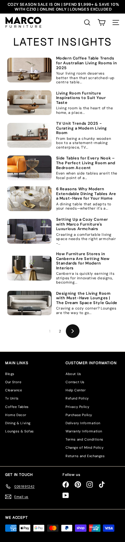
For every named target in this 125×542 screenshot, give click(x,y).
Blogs (10, 374)
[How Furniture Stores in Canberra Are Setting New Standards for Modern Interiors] (29, 268)
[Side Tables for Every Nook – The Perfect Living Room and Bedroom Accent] (29, 168)
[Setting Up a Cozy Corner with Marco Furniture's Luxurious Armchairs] (29, 231)
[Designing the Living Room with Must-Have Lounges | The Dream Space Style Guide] (29, 303)
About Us (73, 374)
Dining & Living (18, 423)
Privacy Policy (77, 407)
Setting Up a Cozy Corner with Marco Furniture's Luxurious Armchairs (82, 224)
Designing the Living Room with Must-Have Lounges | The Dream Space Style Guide (86, 298)
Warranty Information (84, 431)
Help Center (76, 390)
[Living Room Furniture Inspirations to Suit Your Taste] (29, 102)
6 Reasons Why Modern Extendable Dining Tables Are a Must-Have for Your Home (86, 194)
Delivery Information (83, 423)
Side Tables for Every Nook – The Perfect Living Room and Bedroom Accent (85, 163)
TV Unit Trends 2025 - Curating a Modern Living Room (81, 128)
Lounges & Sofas (19, 431)
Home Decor (15, 415)
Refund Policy (77, 398)
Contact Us (75, 382)
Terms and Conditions (84, 439)
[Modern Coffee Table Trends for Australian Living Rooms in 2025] (29, 70)
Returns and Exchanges (85, 456)
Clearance (13, 390)
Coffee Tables (17, 407)
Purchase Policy (79, 415)
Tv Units (12, 398)
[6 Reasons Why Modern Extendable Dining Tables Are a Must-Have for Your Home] (29, 198)
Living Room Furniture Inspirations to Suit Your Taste (81, 98)
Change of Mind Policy (85, 447)
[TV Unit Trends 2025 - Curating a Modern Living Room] (29, 135)
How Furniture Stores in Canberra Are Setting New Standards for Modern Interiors (83, 261)
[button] (101, 22)
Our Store (13, 382)
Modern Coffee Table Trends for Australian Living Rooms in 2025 (86, 63)
